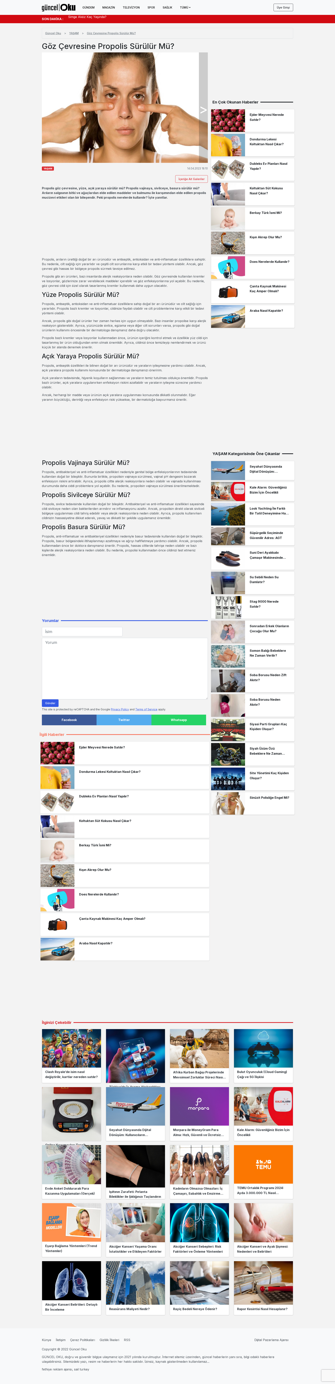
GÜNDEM (88, 7)
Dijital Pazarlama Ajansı (271, 1340)
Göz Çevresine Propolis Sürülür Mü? (111, 33)
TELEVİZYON (131, 7)
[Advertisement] (125, 228)
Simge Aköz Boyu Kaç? (85, 19)
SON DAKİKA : (52, 19)
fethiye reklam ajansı (57, 1369)
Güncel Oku (53, 33)
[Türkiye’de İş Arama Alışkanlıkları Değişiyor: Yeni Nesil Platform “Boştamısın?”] (135, 1056)
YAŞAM (74, 33)
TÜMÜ (184, 7)
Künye (46, 1340)
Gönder (50, 703)
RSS (127, 1340)
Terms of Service (146, 709)
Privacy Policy (120, 709)
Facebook (69, 720)
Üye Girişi (283, 7)
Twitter (124, 720)
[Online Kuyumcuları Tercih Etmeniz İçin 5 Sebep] (71, 1114)
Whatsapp (179, 720)
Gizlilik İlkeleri (109, 1340)
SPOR (151, 7)
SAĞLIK (167, 7)
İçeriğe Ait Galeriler (192, 179)
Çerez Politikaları (82, 1340)
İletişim (61, 1340)
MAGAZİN (108, 7)
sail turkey (81, 1369)
